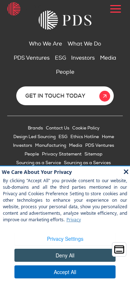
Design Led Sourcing (34, 137)
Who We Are (45, 43)
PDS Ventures (31, 58)
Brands (35, 128)
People (65, 72)
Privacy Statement (62, 154)
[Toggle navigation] (115, 9)
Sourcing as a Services (87, 163)
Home (108, 137)
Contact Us (57, 128)
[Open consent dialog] (119, 249)
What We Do (84, 43)
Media (108, 58)
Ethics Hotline (84, 137)
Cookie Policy (86, 128)
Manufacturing (50, 145)
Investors (83, 58)
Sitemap (93, 154)
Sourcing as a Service (38, 163)
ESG (60, 58)
